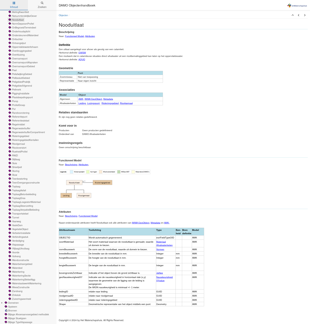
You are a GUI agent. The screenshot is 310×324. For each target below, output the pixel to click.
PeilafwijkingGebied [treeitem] (22, 74)
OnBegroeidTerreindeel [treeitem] (24, 27)
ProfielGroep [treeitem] (18, 105)
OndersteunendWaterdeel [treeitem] (25, 35)
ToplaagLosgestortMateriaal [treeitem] (26, 202)
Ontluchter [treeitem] (17, 39)
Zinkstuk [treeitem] (16, 295)
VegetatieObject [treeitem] (20, 229)
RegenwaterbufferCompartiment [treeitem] (28, 132)
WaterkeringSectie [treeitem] (21, 275)
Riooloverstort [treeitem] (19, 147)
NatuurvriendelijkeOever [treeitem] (24, 15)
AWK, (81, 99)
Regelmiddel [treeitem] (18, 124)
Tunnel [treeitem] (15, 217)
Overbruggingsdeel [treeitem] (22, 50)
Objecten (63, 15)
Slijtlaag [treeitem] (16, 159)
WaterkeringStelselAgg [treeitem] (23, 279)
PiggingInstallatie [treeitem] (20, 93)
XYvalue (160, 280)
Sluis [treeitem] (14, 163)
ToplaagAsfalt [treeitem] (19, 190)
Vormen (160, 249)
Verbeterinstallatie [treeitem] (21, 233)
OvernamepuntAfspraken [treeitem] (25, 62)
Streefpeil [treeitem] (17, 167)
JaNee (159, 273)
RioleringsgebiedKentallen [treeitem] (25, 139)
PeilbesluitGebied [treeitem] (21, 77)
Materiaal (161, 241)
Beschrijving (71, 164)
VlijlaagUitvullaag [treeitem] (20, 248)
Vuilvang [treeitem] (16, 256)
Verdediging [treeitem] (18, 240)
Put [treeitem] (14, 108)
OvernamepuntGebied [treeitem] (23, 66)
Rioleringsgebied (110, 103)
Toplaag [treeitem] (16, 186)
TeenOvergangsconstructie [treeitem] (26, 182)
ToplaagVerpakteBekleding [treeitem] (25, 209)
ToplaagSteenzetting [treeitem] (22, 205)
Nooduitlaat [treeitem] (18, 19)
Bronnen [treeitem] (12, 310)
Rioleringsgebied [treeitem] (20, 136)
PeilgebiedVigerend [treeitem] (22, 85)
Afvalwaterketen (164, 245)
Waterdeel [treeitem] (17, 267)
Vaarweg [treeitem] (16, 221)
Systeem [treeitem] (12, 306)
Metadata (108, 99)
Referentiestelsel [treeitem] (20, 120)
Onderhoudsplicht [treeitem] (21, 31)
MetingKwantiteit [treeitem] (20, 12)
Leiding (82, 103)
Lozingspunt (93, 103)
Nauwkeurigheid (164, 277)
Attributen (90, 36)
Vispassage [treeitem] (18, 244)
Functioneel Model (74, 36)
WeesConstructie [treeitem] (21, 287)
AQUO (81, 59)
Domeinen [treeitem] (13, 302)
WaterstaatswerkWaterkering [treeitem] (26, 283)
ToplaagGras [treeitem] (18, 198)
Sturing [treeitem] (15, 170)
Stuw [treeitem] (14, 174)
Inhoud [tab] (14, 7)
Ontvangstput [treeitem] (19, 43)
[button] (293, 15)
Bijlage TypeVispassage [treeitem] (20, 322)
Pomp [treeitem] (15, 101)
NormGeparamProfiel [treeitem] (23, 23)
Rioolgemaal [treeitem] (18, 143)
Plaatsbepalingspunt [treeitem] (22, 97)
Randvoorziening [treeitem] (20, 112)
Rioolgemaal (126, 103)
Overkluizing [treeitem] (18, 54)
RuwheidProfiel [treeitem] (19, 151)
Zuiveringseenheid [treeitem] (21, 298)
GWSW (82, 52)
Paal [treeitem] (14, 70)
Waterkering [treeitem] (18, 271)
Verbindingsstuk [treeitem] (20, 236)
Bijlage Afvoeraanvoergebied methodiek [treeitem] (28, 314)
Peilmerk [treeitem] (16, 89)
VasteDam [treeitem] (17, 225)
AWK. (167, 222)
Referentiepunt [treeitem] (19, 116)
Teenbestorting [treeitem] (19, 178)
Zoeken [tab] (42, 7)
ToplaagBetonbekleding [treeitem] (24, 194)
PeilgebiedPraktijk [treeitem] (21, 81)
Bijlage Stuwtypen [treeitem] (17, 318)
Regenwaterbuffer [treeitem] (21, 128)
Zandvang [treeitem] (17, 291)
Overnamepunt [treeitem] (19, 58)
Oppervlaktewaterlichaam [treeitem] (25, 46)
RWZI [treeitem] (15, 155)
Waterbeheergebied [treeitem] (22, 264)
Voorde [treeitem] (15, 252)
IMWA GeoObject (93, 99)
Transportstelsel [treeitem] (20, 213)
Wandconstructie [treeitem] (20, 260)
